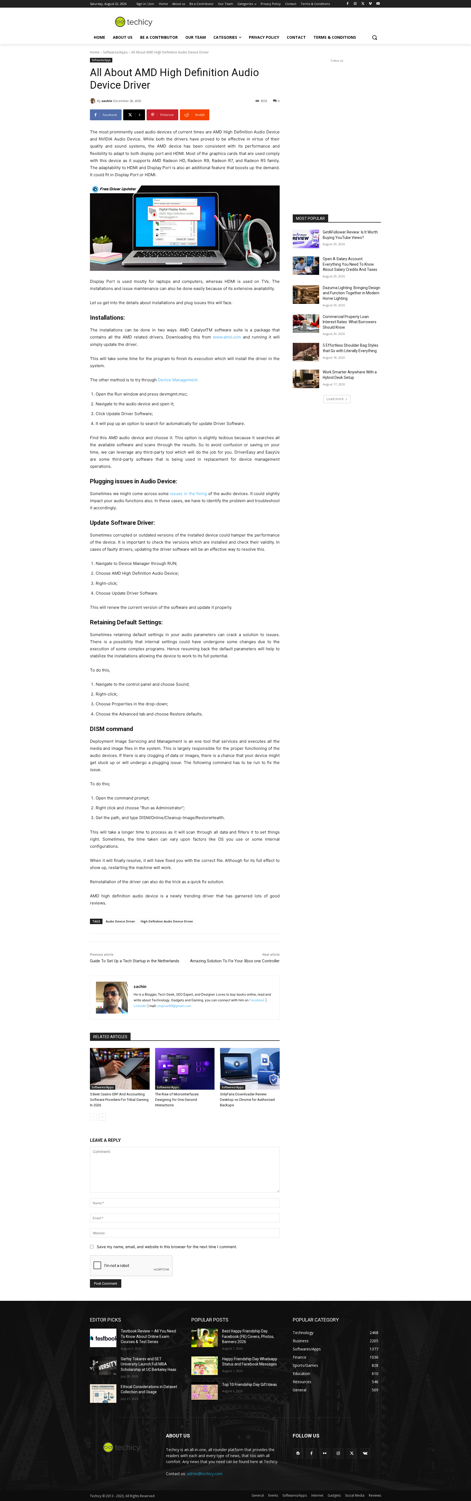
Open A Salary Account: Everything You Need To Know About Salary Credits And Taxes (350, 264)
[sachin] (93, 101)
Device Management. (178, 379)
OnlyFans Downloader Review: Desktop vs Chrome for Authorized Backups (247, 1099)
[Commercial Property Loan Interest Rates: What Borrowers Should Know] (306, 323)
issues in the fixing (188, 493)
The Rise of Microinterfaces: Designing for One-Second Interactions (177, 1099)
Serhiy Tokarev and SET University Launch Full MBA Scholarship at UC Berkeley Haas (148, 1364)
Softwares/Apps (115, 52)
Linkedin (140, 1006)
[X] (363, 4)
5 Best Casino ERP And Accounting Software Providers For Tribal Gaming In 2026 (119, 1099)
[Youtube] (378, 4)
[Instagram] (355, 4)
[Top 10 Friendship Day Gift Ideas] (204, 1391)
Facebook (257, 1000)
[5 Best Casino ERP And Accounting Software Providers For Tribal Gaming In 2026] (120, 1069)
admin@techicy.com (204, 1473)
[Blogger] (298, 1453)
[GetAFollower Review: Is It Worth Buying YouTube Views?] (306, 239)
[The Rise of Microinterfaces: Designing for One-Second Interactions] (185, 1069)
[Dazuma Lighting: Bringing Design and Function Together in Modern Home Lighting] (306, 294)
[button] (374, 37)
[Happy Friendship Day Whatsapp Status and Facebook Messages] (204, 1365)
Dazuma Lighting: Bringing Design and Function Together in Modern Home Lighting (351, 293)
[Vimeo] (370, 4)
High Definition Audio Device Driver (167, 921)
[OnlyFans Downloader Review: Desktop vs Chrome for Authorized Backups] (250, 1069)
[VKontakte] (365, 1453)
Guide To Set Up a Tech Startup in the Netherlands (134, 960)
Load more (335, 399)
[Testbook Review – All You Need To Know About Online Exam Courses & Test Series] (103, 1338)
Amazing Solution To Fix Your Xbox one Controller (235, 960)
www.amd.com (227, 337)
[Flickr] (324, 1453)
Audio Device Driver (120, 921)
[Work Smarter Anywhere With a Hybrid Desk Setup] (306, 379)
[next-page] (102, 1116)
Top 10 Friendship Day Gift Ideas (249, 1384)
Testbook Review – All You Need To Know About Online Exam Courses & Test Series (148, 1336)
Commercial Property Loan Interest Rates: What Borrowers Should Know (349, 321)
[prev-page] (93, 1116)
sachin (106, 101)
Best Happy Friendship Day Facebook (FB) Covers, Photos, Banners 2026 (248, 1336)
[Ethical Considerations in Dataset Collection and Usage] (103, 1393)
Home (94, 52)
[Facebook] (348, 4)
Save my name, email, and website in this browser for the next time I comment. (167, 1246)
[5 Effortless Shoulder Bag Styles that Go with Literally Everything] (306, 352)
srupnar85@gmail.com (174, 1006)
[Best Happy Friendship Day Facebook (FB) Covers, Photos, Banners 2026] (204, 1338)
